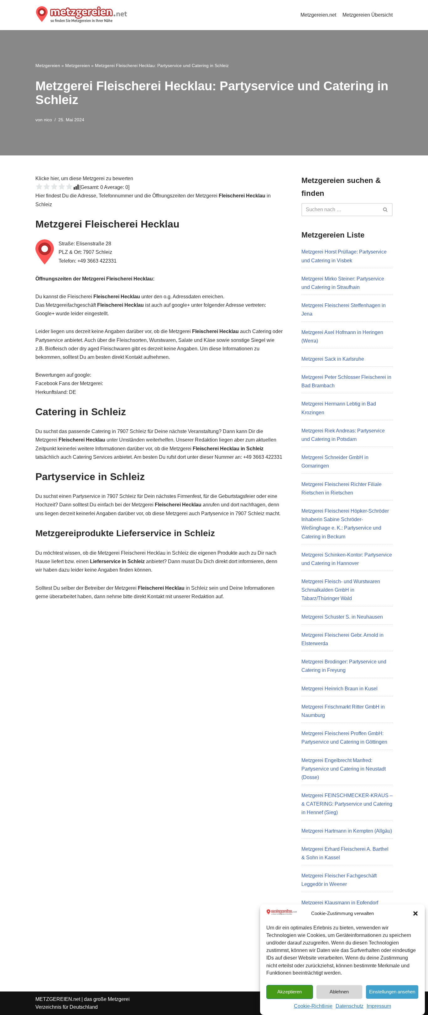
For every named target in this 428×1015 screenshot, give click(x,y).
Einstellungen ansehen (392, 991)
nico (48, 119)
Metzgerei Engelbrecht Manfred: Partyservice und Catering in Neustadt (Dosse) (343, 769)
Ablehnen (339, 991)
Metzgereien (47, 65)
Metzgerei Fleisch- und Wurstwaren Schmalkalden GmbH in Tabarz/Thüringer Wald (340, 590)
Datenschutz (349, 1006)
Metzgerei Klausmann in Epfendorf (339, 902)
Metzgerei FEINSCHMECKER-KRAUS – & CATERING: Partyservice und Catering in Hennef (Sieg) (347, 804)
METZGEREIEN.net (57, 999)
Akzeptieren (289, 991)
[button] (415, 913)
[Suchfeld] (385, 209)
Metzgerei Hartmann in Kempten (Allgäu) (346, 831)
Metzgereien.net (318, 15)
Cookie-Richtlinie (313, 1006)
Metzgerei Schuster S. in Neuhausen (342, 617)
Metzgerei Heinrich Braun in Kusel (339, 688)
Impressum (379, 1006)
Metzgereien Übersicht (367, 15)
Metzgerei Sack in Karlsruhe (332, 359)
